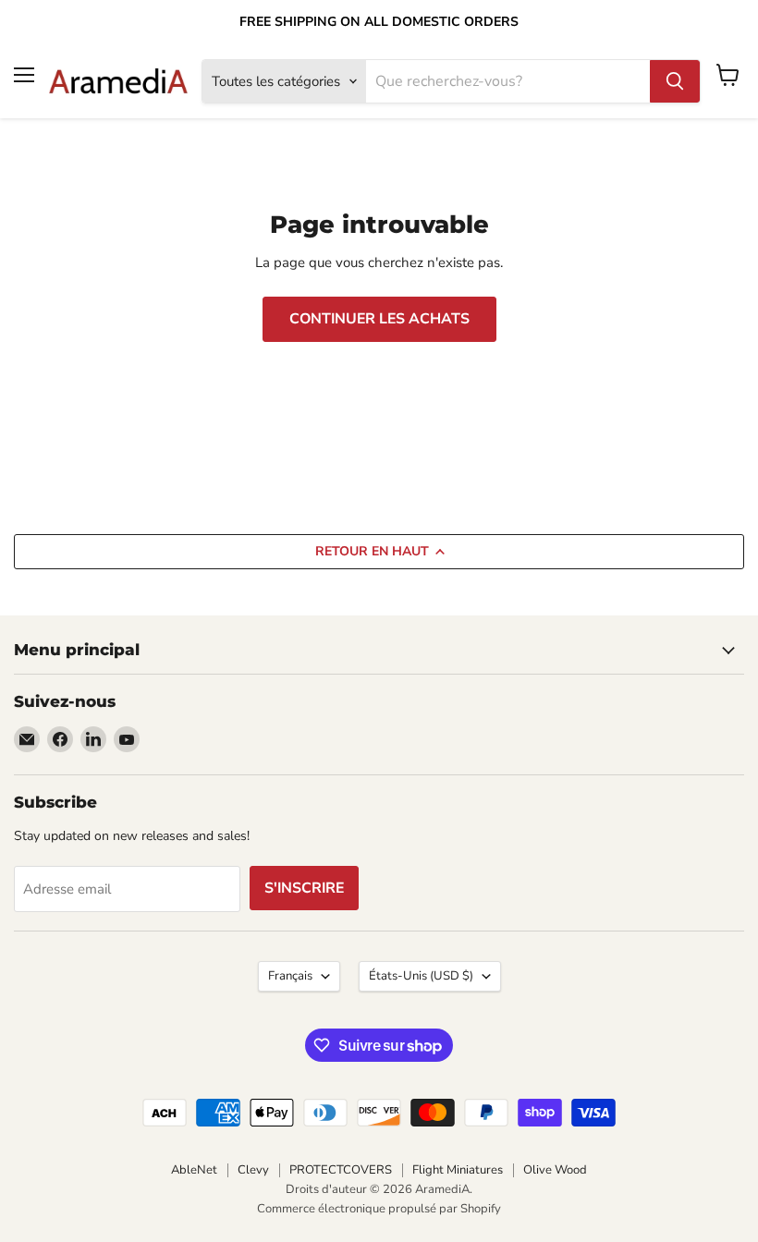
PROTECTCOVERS (340, 1170)
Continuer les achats (379, 319)
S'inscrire (304, 888)
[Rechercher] (675, 81)
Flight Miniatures (457, 1170)
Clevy (253, 1170)
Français (290, 976)
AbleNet (194, 1170)
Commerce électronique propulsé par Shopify (379, 1208)
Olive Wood (555, 1170)
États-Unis (421, 976)
